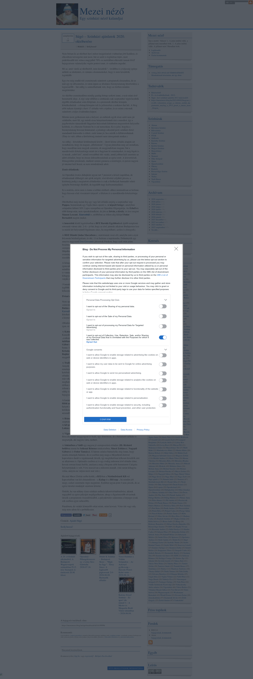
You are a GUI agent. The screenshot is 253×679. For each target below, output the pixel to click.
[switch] (163, 306)
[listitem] (126, 299)
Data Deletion (110, 429)
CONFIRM (105, 419)
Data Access (126, 429)
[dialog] (126, 339)
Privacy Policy (143, 429)
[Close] (177, 249)
